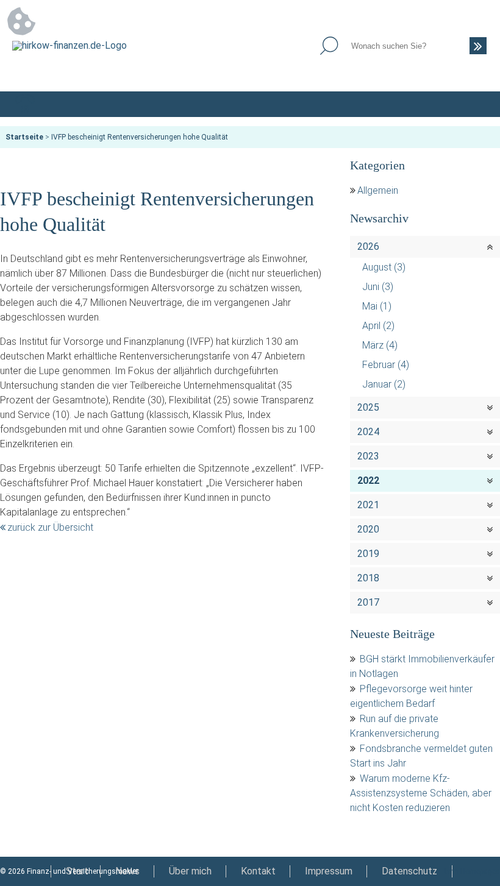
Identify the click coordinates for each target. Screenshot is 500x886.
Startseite (24, 137)
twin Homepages (472, 871)
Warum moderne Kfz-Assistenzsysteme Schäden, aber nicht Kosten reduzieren (420, 793)
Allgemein (377, 190)
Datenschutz (409, 871)
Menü (475, 104)
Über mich (190, 871)
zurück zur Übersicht (50, 527)
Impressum (328, 871)
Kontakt (258, 871)
